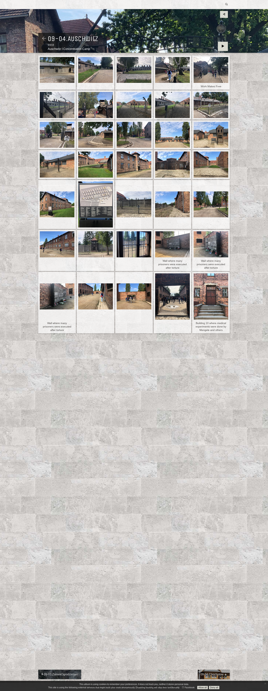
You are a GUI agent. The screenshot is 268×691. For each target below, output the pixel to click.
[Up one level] (44, 38)
